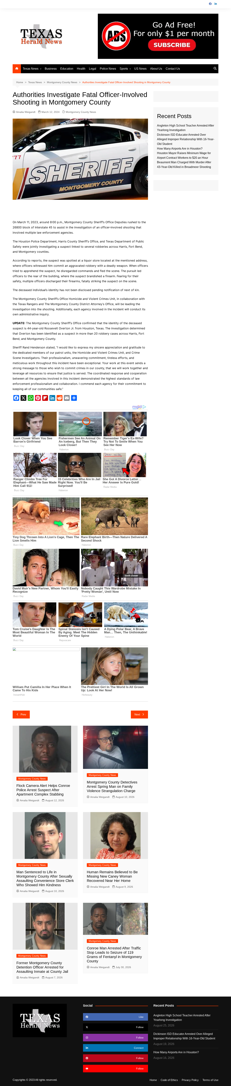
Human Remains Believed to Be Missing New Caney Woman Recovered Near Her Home (112, 876)
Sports (124, 68)
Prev (23, 714)
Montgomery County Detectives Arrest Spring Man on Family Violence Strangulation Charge (112, 786)
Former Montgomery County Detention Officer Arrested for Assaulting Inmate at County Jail (42, 967)
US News (140, 68)
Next (137, 714)
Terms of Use (210, 1080)
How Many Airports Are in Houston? (179, 148)
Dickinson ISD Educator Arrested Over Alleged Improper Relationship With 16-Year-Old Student (185, 139)
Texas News (30, 68)
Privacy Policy (190, 1080)
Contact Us (173, 68)
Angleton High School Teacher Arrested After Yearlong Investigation (181, 1018)
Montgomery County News (81, 112)
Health (81, 68)
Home (153, 1080)
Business (51, 68)
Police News (108, 68)
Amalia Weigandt (25, 112)
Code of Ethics (169, 1080)
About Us (156, 68)
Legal (92, 68)
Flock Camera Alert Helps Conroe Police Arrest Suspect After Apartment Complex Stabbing (43, 790)
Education (66, 68)
